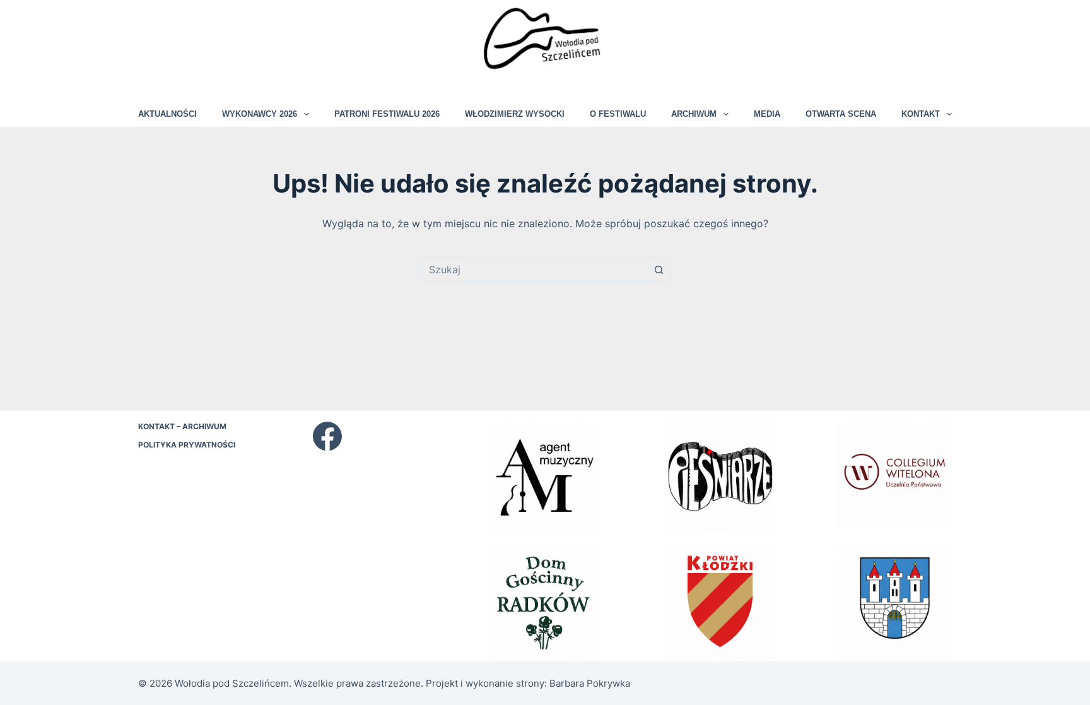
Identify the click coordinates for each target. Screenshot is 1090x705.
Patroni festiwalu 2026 (387, 114)
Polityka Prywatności (186, 444)
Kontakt (920, 114)
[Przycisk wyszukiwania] (659, 269)
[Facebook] (327, 436)
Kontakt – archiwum (182, 426)
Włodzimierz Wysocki (515, 114)
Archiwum (694, 114)
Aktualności (167, 114)
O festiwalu (618, 114)
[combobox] (533, 269)
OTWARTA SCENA (841, 114)
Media (767, 114)
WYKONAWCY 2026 (259, 114)
